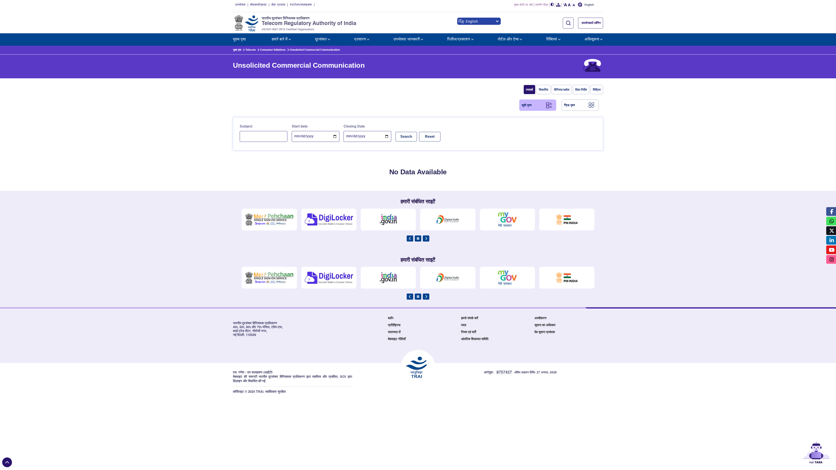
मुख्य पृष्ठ (237, 50)
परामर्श (529, 89)
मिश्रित (597, 89)
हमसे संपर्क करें (469, 318)
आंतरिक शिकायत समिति (474, 339)
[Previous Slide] (410, 238)
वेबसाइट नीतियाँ (397, 339)
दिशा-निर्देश (581, 89)
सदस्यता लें (394, 332)
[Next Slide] (426, 238)
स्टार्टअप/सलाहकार (301, 4)
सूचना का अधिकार (545, 325)
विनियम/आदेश (561, 89)
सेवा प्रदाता (278, 4)
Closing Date (354, 126)
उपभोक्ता (240, 4)
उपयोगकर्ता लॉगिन (591, 23)
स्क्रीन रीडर (541, 4)
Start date (300, 126)
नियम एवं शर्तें (468, 332)
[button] (552, 5)
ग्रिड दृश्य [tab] (569, 105)
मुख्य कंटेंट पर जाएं (523, 4)
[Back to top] (7, 462)
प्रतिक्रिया (394, 325)
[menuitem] (239, 39)
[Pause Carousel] (418, 238)
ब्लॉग (390, 318)
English (589, 5)
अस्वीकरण (540, 318)
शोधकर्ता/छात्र (258, 4)
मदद (463, 325)
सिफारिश (543, 89)
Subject (246, 126)
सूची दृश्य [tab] (527, 105)
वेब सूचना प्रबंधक (544, 332)
